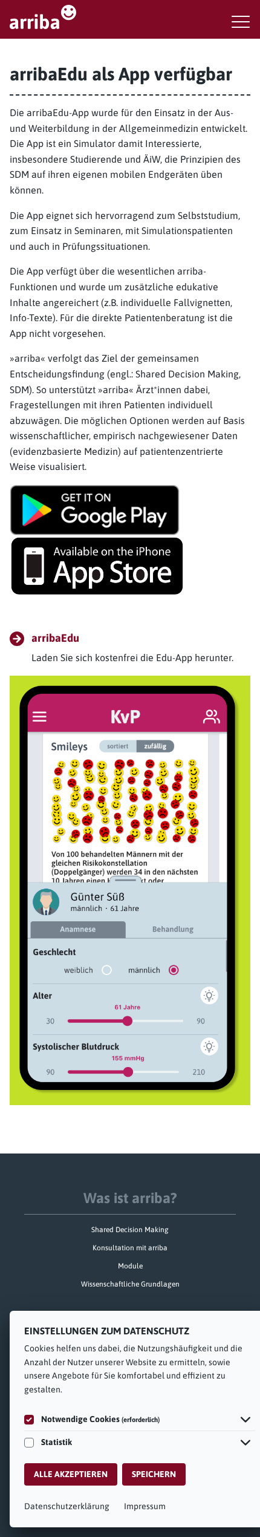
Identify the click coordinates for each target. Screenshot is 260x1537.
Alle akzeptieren (71, 1474)
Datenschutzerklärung (66, 1506)
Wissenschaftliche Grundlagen (130, 1284)
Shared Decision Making (130, 1229)
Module (130, 1266)
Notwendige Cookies (100, 1419)
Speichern (154, 1474)
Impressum (145, 1506)
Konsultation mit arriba (130, 1248)
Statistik (56, 1442)
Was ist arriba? (130, 1198)
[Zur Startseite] (130, 17)
